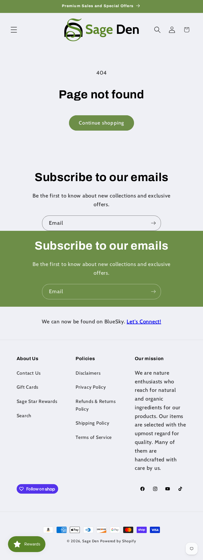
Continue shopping (101, 123)
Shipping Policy (92, 423)
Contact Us (29, 373)
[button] (14, 29)
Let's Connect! (144, 321)
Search (24, 415)
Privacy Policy (91, 387)
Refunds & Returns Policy (96, 405)
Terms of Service (94, 437)
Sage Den (90, 541)
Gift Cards (28, 387)
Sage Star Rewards (37, 401)
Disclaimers (88, 373)
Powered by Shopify (118, 541)
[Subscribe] (153, 223)
